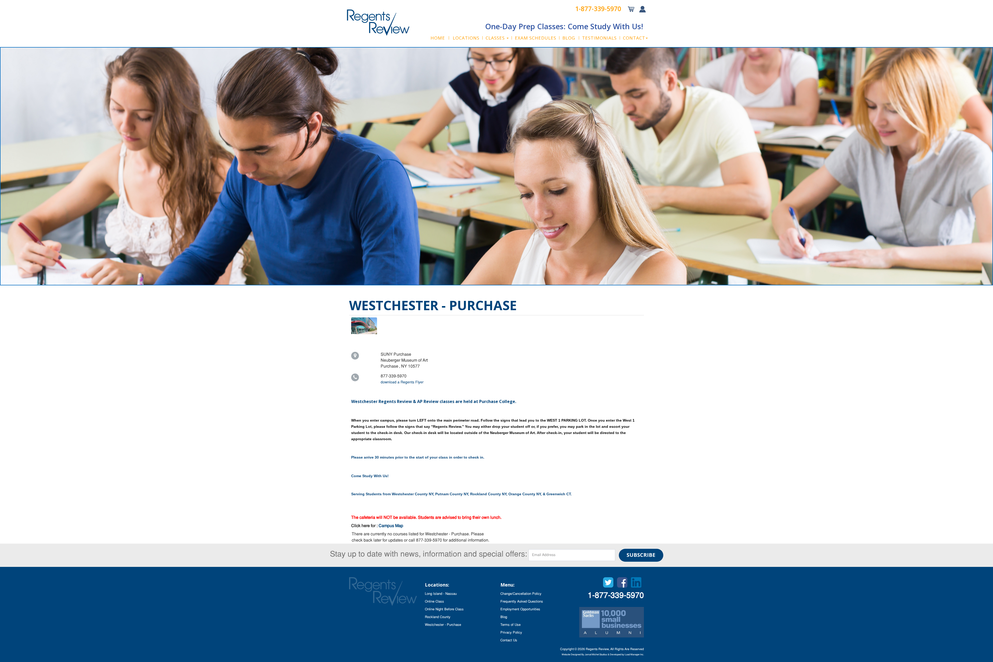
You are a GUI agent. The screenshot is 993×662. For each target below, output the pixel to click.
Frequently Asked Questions (521, 601)
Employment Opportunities (520, 609)
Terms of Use (510, 625)
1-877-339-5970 (598, 8)
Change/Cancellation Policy (520, 594)
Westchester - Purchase (443, 625)
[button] (497, 38)
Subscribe (641, 554)
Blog (503, 617)
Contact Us (508, 640)
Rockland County (437, 617)
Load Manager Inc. (634, 654)
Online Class (434, 601)
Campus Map (391, 526)
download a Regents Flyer (402, 382)
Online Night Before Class (444, 609)
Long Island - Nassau (441, 594)
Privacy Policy (511, 632)
